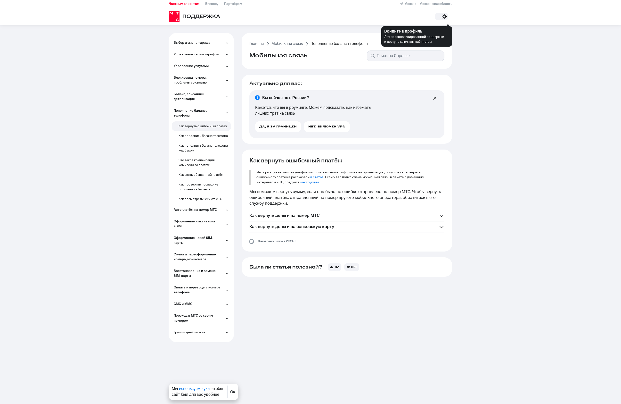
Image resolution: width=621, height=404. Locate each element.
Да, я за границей (278, 127)
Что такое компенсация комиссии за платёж (197, 163)
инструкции (309, 182)
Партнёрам (233, 3)
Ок (232, 391)
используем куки (194, 389)
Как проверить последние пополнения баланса (198, 187)
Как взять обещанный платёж (201, 174)
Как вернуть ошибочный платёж (203, 126)
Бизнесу (211, 3)
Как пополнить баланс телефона (203, 136)
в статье (317, 177)
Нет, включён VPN (327, 127)
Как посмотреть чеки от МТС (200, 199)
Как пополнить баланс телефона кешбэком (203, 148)
